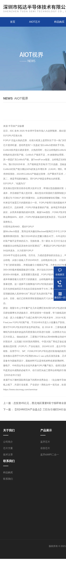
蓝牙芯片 (45, 441)
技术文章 (8, 454)
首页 (12, 21)
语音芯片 (45, 448)
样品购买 (8, 472)
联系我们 (8, 478)
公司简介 (8, 441)
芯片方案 (8, 448)
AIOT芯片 (34, 21)
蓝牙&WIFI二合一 (49, 454)
